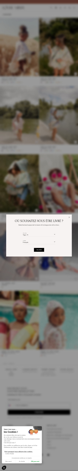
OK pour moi (35, 461)
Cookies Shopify (9, 453)
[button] (4, 467)
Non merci (8, 461)
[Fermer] (69, 217)
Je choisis (22, 461)
